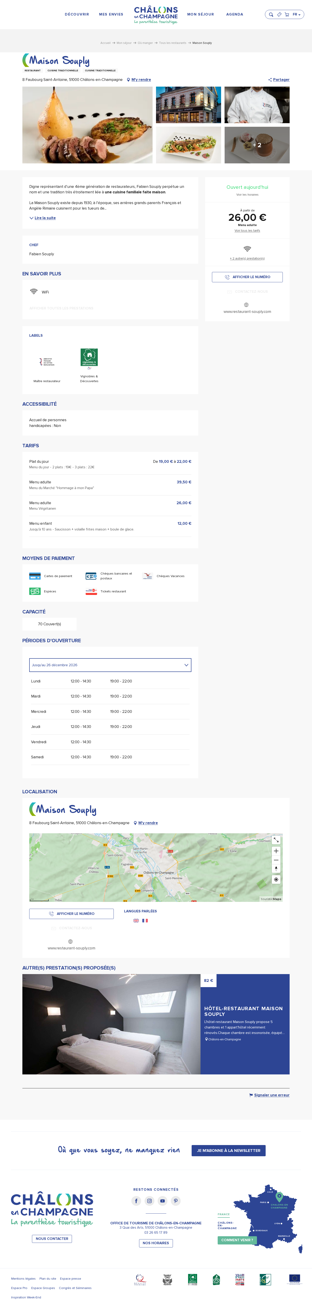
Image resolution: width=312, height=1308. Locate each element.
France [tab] (224, 1214)
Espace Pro (19, 1288)
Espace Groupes (43, 1288)
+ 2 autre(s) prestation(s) (247, 258)
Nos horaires (156, 1243)
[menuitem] (77, 14)
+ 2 (257, 145)
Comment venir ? (237, 1240)
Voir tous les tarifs (247, 230)
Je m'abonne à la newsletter (228, 1150)
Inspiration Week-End (26, 1297)
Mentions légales (23, 1279)
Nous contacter (52, 1239)
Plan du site (48, 1279)
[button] (272, 12)
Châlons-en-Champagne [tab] (227, 1225)
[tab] (106, 665)
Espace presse (70, 1279)
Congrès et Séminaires (75, 1288)
